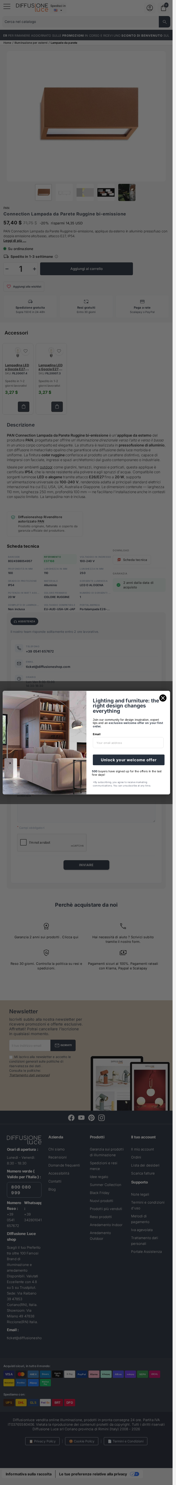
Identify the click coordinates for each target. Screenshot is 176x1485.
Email (97, 734)
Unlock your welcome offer (129, 759)
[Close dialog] (163, 698)
